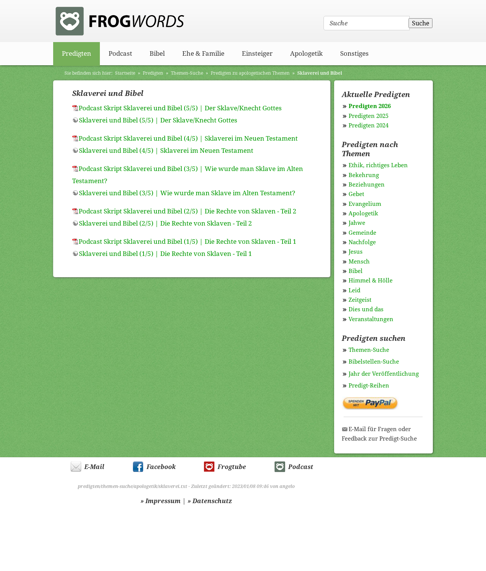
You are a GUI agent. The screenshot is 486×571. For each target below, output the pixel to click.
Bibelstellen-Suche (374, 361)
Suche (420, 23)
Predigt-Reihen (369, 385)
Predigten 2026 (370, 106)
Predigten (76, 53)
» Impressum (160, 501)
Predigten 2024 (368, 125)
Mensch (359, 261)
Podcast (120, 53)
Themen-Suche (187, 73)
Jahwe (357, 223)
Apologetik (306, 53)
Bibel (157, 53)
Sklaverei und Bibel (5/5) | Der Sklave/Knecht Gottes (158, 120)
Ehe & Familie (203, 53)
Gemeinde (362, 232)
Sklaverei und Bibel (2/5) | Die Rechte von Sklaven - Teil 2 (165, 223)
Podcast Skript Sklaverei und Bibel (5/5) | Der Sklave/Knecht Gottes (180, 108)
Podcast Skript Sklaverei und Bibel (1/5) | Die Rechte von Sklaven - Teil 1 (188, 241)
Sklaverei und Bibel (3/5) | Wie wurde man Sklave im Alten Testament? (187, 193)
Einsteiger (257, 53)
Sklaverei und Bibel (319, 73)
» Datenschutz (210, 501)
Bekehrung (364, 175)
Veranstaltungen (371, 319)
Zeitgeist (360, 299)
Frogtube (232, 467)
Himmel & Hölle (371, 280)
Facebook (161, 467)
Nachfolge (362, 242)
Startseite (125, 73)
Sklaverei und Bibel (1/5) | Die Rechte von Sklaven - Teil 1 (165, 253)
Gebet (356, 194)
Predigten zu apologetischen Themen (250, 73)
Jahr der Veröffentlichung (384, 373)
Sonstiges (354, 53)
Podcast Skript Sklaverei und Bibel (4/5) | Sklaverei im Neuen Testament (188, 138)
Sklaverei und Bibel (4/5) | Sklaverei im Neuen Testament (166, 150)
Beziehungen (367, 184)
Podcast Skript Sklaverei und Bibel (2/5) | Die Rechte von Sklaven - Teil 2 (188, 211)
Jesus (356, 251)
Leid (354, 290)
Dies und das (366, 309)
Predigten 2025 (368, 116)
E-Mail (94, 467)
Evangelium (365, 204)
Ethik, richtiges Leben (378, 165)
